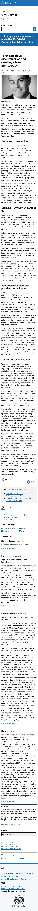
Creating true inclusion (14, 493)
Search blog (6, 25)
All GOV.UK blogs (7, 873)
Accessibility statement (10, 879)
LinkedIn (6, 531)
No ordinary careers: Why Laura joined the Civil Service (10, 517)
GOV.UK (4, 876)
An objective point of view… (27, 516)
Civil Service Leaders (8, 843)
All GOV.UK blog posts (24, 873)
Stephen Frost (6, 71)
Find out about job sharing (9, 845)
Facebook (24, 528)
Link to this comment (8, 548)
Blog (3, 11)
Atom (23, 858)
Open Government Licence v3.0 (13, 888)
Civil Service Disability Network (11, 849)
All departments (15, 876)
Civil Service (9, 15)
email (32, 819)
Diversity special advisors (13, 507)
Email (23, 531)
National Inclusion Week (15, 496)
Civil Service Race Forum (9, 847)
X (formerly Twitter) (10, 528)
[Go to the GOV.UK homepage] (8, 3)
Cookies (24, 879)
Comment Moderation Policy (10, 824)
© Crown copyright (19, 906)
